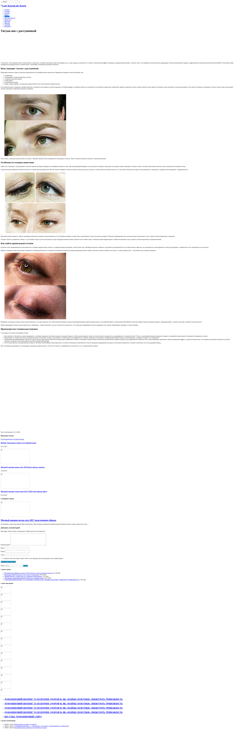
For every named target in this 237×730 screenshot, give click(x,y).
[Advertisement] (56, 48)
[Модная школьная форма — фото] (6, 695)
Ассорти (7, 11)
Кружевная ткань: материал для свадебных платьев (30, 727)
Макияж (7, 16)
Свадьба (7, 13)
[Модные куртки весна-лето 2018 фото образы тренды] (6, 614)
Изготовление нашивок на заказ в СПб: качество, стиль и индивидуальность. (28, 573)
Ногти (6, 14)
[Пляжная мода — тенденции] (6, 644)
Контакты (7, 26)
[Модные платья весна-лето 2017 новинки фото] (6, 658)
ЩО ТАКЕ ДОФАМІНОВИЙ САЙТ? (23, 716)
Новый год (7, 19)
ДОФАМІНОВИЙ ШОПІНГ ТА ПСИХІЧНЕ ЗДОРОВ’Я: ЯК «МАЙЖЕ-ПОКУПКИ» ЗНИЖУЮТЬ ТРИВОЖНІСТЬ (41, 580)
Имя (3, 548)
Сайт (2, 555)
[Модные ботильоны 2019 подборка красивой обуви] (6, 666)
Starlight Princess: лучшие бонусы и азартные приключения (22, 576)
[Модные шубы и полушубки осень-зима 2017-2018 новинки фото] (6, 636)
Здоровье (7, 24)
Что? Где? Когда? (9, 18)
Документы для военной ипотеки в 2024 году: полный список (24, 578)
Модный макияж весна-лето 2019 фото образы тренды (23, 467)
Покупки (7, 21)
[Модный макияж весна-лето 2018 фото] (6, 673)
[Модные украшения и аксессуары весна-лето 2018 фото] (6, 651)
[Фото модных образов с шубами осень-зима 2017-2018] (6, 688)
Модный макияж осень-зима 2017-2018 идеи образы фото (24, 491)
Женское (7, 23)
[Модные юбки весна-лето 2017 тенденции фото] (6, 600)
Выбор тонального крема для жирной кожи (18, 443)
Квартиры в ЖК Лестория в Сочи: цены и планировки (21, 575)
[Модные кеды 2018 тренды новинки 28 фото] (6, 680)
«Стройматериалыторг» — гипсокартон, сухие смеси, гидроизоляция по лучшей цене (41, 726)
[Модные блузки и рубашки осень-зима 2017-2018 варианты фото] (6, 629)
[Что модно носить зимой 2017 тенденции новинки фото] (6, 592)
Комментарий (6, 545)
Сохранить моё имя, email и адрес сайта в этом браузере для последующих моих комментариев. (33, 558)
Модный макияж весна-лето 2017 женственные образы (28, 520)
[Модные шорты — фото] (6, 622)
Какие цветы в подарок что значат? (25, 724)
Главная (6, 9)
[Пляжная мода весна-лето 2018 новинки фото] (6, 607)
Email (3, 551)
